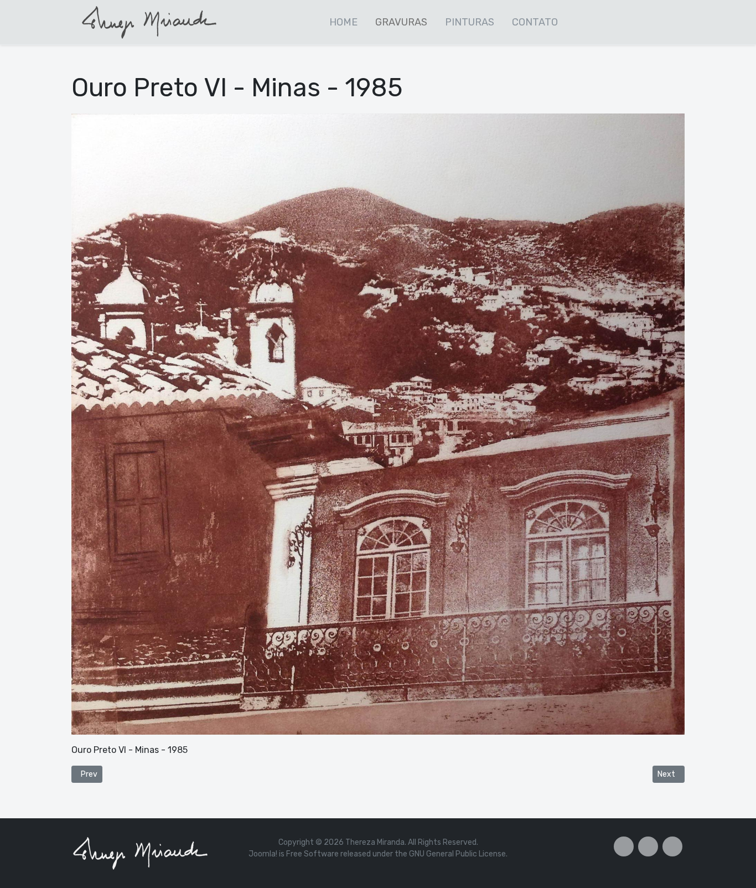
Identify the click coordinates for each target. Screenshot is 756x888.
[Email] (672, 846)
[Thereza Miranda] (150, 21)
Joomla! (262, 854)
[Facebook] (624, 846)
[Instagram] (648, 846)
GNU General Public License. (458, 854)
